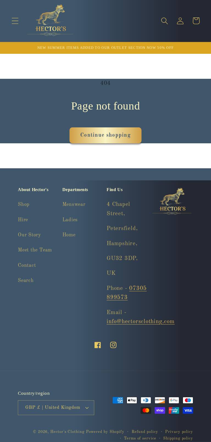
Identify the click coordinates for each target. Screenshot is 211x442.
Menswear (73, 204)
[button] (15, 21)
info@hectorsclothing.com (141, 321)
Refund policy (145, 432)
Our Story (29, 235)
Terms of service (140, 438)
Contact (27, 265)
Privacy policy (179, 432)
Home (69, 235)
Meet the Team (35, 250)
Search (26, 280)
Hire (23, 219)
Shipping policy (178, 438)
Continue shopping (105, 135)
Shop (23, 204)
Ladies (70, 219)
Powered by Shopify (105, 432)
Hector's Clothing (68, 432)
